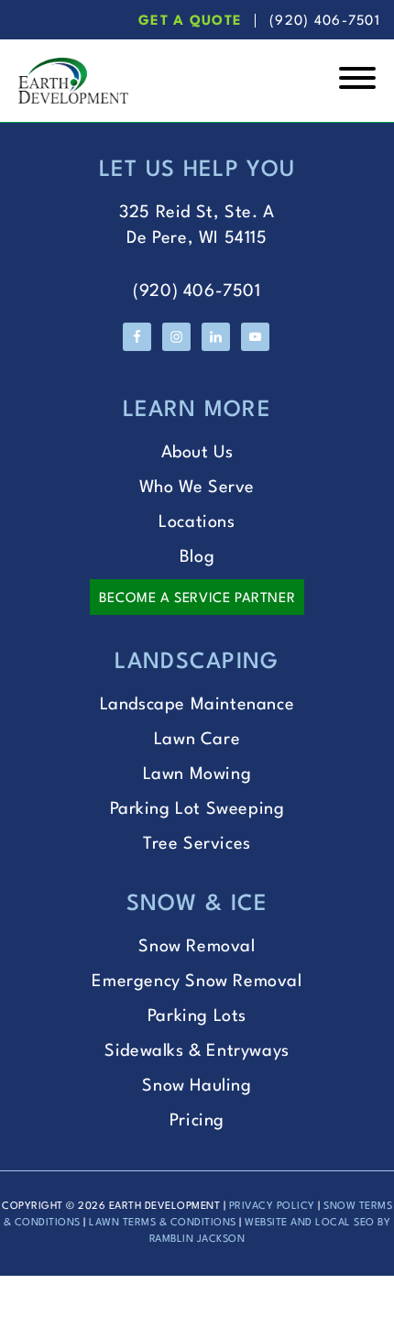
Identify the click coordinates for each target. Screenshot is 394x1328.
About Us (197, 452)
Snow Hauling (196, 1086)
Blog (197, 557)
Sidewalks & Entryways (197, 1051)
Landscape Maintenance (197, 705)
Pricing (197, 1121)
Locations (197, 522)
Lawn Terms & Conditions (162, 1223)
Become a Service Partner (197, 599)
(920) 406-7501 (324, 21)
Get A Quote (190, 21)
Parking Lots (197, 1016)
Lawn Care (197, 739)
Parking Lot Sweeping (197, 809)
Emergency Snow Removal (196, 981)
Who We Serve (197, 487)
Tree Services (197, 844)
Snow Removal (196, 946)
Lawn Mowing (197, 774)
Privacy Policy (272, 1207)
